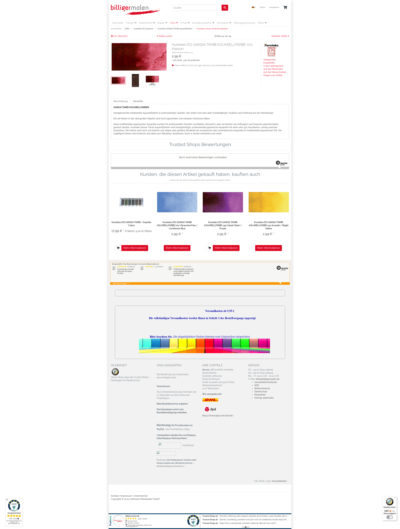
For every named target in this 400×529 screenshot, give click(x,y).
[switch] (390, 517)
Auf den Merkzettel (273, 69)
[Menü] (395, 498)
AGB (256, 385)
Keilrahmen (146, 22)
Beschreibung (121, 101)
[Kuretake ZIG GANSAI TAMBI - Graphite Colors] (131, 202)
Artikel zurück (165, 36)
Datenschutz (260, 391)
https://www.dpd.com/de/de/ (217, 415)
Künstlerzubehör (202, 22)
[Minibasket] (285, 7)
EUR (262, 7)
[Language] (254, 7)
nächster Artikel (279, 36)
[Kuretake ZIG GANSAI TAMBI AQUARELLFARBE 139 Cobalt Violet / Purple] (222, 202)
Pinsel (184, 22)
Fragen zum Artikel (272, 75)
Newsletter (260, 394)
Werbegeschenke (244, 22)
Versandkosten (193, 60)
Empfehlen (269, 63)
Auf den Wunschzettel (274, 72)
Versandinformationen (265, 382)
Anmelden (273, 7)
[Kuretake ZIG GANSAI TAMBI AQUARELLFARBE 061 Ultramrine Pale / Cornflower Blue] (177, 202)
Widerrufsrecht (262, 388)
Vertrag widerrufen (264, 398)
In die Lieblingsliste (273, 66)
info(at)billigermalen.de (267, 379)
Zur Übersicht (120, 36)
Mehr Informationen (134, 247)
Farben (130, 22)
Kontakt (115, 496)
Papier (161, 22)
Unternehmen (141, 496)
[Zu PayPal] (166, 453)
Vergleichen (269, 59)
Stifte (173, 22)
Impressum (126, 496)
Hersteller (138, 101)
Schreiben (223, 22)
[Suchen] (225, 8)
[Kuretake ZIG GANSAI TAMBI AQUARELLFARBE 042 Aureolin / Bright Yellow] (268, 202)
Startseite (117, 22)
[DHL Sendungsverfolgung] (212, 400)
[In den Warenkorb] (118, 248)
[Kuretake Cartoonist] (271, 50)
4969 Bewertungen (120, 283)
